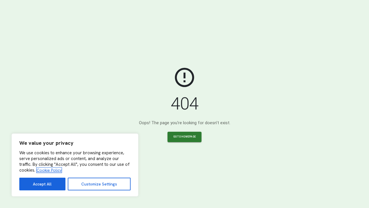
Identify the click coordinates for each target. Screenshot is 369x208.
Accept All (42, 184)
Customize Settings (99, 184)
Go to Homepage (184, 136)
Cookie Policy (49, 170)
